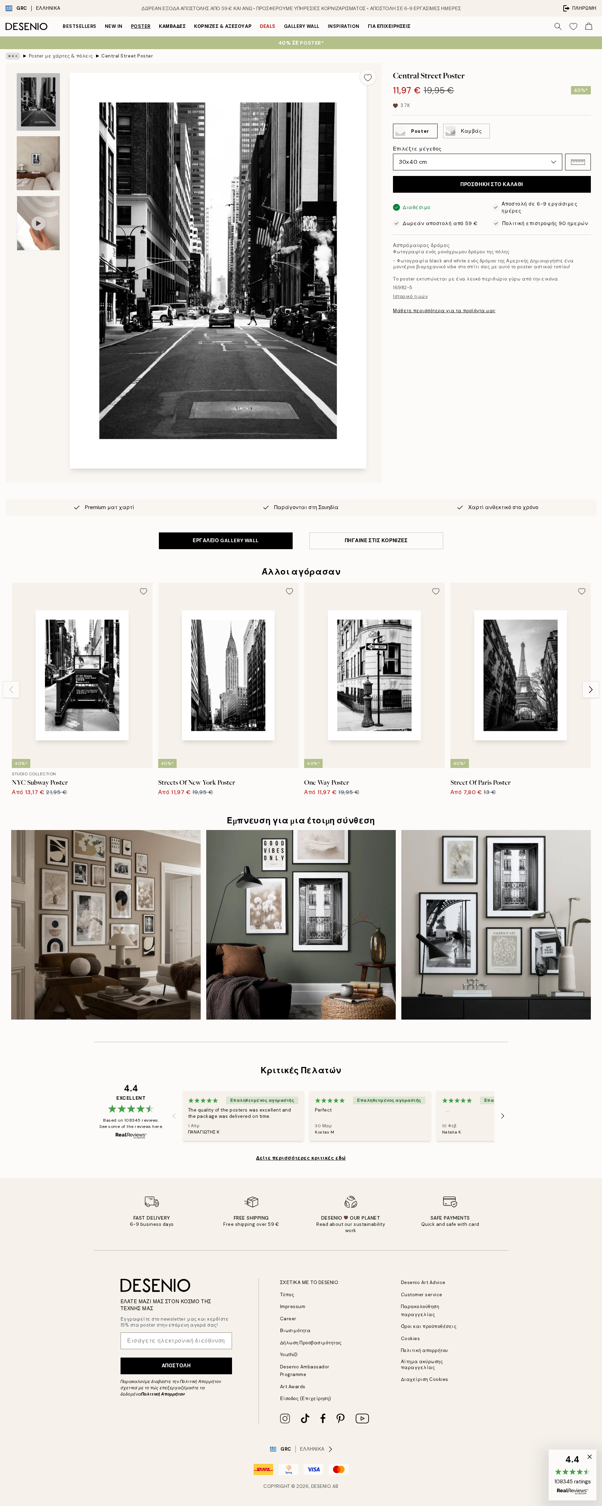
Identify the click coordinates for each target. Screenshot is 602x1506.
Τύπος (287, 1295)
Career (288, 1319)
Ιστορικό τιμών (410, 296)
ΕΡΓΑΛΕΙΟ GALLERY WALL (226, 540)
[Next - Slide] (590, 689)
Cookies (410, 1339)
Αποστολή (176, 1365)
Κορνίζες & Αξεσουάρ (223, 26)
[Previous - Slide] (11, 689)
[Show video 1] (38, 223)
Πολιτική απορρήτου (424, 1350)
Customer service (421, 1295)
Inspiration (344, 26)
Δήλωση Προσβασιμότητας (311, 1343)
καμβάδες (172, 26)
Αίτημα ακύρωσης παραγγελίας (422, 1364)
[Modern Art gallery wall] (496, 925)
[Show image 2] (38, 163)
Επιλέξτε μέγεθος (417, 149)
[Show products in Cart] (588, 26)
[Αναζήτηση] (558, 26)
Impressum (293, 1306)
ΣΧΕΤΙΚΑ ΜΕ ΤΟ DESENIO (309, 1282)
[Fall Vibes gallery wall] (301, 925)
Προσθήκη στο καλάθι (492, 184)
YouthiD (289, 1355)
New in (114, 26)
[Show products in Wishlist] (573, 26)
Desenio (321, 1486)
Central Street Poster (127, 56)
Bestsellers (80, 26)
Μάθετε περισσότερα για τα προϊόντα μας (444, 311)
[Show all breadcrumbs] (13, 56)
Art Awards (293, 1387)
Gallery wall (301, 26)
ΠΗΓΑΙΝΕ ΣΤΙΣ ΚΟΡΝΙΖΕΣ (376, 540)
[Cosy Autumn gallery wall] (106, 925)
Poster (140, 26)
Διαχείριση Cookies (424, 1379)
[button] (578, 162)
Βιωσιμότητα (295, 1331)
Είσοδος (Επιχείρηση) (305, 1398)
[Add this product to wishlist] (368, 77)
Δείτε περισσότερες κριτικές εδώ (301, 1158)
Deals (268, 26)
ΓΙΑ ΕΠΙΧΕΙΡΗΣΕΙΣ (389, 26)
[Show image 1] (38, 102)
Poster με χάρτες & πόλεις (61, 56)
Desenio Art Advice (423, 1282)
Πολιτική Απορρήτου (163, 1394)
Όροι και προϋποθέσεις (429, 1326)
